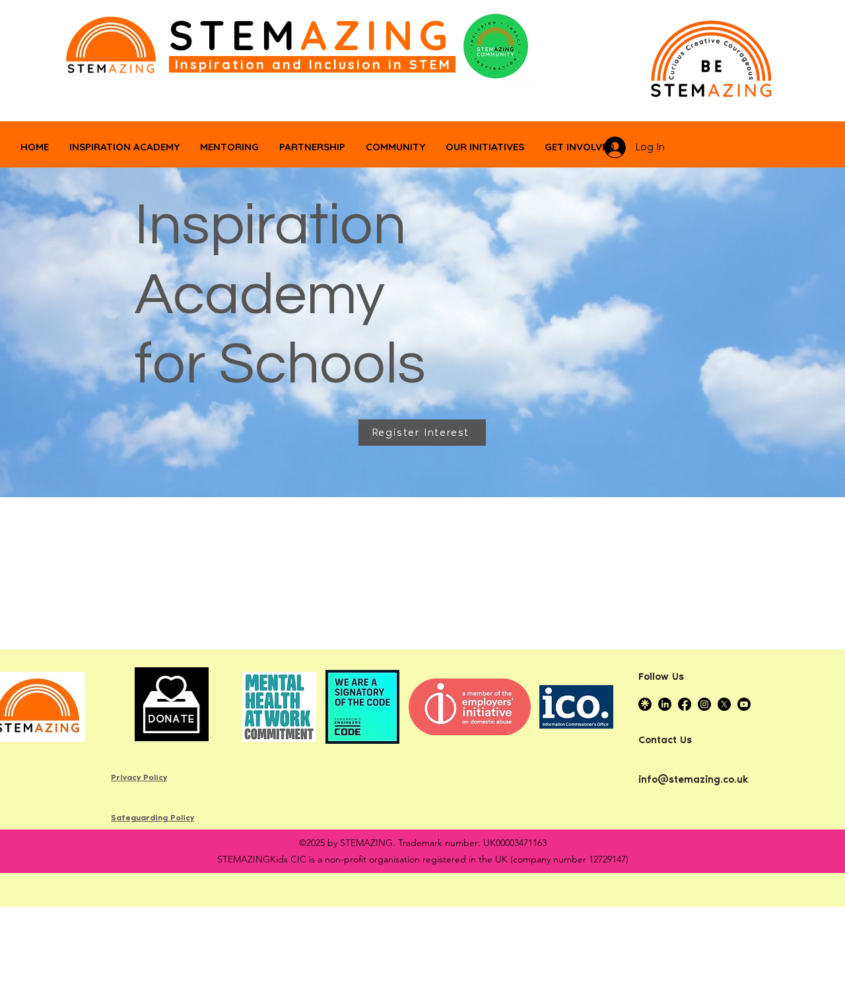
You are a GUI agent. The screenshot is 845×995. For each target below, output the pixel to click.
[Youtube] (744, 704)
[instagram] (704, 704)
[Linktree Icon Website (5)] (645, 704)
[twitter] (724, 704)
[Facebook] (684, 704)
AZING (377, 35)
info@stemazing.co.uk (693, 779)
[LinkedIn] (664, 704)
